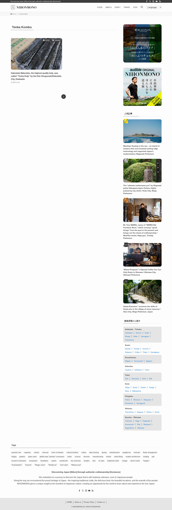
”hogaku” (146, 461)
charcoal (45, 452)
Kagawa (140, 412)
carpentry (27, 452)
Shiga (127, 387)
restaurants (33, 461)
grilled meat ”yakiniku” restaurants (52, 457)
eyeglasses (127, 452)
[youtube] (156, 1)
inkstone (86, 457)
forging (13, 457)
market (108, 457)
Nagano (149, 361)
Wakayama (136, 391)
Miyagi (127, 336)
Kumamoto (129, 424)
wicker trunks (135, 461)
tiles (94, 461)
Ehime (149, 412)
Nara (127, 391)
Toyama (128, 370)
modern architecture (133, 457)
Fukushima (129, 340)
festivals (137, 452)
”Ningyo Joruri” (40, 465)
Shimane (136, 400)
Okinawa (140, 428)
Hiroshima (129, 403)
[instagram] (153, 1)
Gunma (145, 349)
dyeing (104, 452)
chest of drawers (57, 452)
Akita (135, 336)
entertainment (114, 452)
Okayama (147, 400)
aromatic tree (16, 452)
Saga (137, 421)
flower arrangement (150, 452)
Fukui (147, 370)
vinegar (124, 461)
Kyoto (135, 387)
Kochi (157, 412)
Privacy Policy (89, 502)
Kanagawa (155, 352)
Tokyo (145, 352)
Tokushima (129, 412)
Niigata (128, 361)
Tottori (127, 400)
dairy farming (94, 452)
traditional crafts (113, 461)
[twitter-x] (150, 1)
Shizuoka (135, 379)
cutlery (83, 452)
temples (87, 461)
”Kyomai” (28, 465)
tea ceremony (76, 461)
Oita (138, 424)
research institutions (18, 461)
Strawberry (44, 461)
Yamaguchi (140, 403)
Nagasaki (146, 421)
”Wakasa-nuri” (76, 465)
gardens (22, 457)
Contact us (101, 502)
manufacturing (98, 457)
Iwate (147, 333)
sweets (53, 461)
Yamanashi (138, 361)
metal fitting (118, 457)
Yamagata (145, 336)
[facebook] (146, 1)
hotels (69, 457)
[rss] (160, 1)
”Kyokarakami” (16, 465)
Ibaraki (127, 349)
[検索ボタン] (142, 7)
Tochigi (136, 349)
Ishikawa (138, 370)
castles (36, 452)
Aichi (144, 379)
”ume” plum (64, 465)
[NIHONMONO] (23, 7)
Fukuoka (128, 421)
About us (78, 502)
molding (146, 457)
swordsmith (63, 461)
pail (153, 457)
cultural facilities (72, 452)
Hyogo (151, 387)
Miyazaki (147, 424)
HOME (69, 502)
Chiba (137, 352)
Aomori (138, 333)
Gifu (126, 379)
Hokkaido (128, 333)
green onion (32, 457)
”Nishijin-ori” (52, 465)
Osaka (143, 387)
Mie (150, 379)
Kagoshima (129, 428)
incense (77, 457)
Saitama (128, 352)
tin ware (101, 461)
